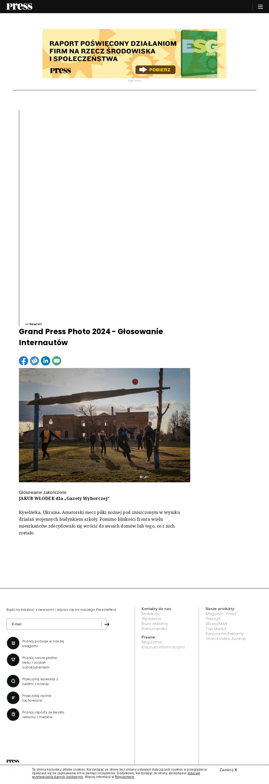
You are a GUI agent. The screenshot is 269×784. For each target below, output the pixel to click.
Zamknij (228, 770)
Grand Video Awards (226, 638)
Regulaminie (124, 777)
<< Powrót (33, 324)
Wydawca (151, 618)
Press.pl (213, 618)
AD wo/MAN (216, 623)
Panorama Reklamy (225, 633)
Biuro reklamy (155, 623)
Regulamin (152, 642)
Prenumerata (154, 628)
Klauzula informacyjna (163, 647)
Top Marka (216, 628)
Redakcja (151, 613)
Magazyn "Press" (222, 613)
